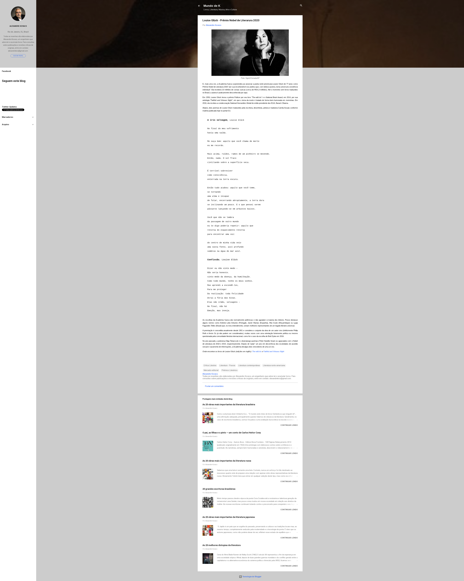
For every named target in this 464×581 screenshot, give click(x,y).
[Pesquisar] (301, 5)
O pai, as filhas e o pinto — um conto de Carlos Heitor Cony (232, 432)
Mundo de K (211, 5)
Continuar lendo (289, 425)
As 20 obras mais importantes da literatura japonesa (229, 517)
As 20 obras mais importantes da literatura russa (227, 460)
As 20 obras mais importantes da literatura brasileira (229, 404)
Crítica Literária (210, 365)
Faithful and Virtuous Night (273, 351)
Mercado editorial (211, 370)
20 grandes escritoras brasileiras (219, 489)
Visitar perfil (18, 56)
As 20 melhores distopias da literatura (222, 545)
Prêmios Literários (229, 370)
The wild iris (256, 351)
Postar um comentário (214, 386)
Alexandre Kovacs (18, 26)
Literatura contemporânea (249, 365)
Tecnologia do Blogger (251, 576)
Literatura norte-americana (274, 365)
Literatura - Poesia (227, 365)
